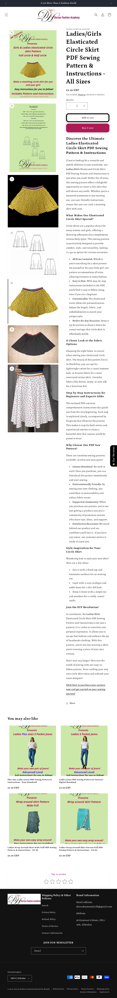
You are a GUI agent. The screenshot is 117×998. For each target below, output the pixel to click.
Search (45, 905)
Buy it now (88, 127)
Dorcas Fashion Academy (24, 989)
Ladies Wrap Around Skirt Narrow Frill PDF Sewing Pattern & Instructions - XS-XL (81, 848)
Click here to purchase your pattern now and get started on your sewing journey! (85, 689)
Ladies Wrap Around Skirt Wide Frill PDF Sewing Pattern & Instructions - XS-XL (32, 848)
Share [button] (72, 703)
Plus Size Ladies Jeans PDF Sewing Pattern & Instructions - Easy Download (30, 781)
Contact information (88, 992)
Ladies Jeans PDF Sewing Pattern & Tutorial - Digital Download (81, 781)
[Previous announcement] (6, 3)
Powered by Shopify (42, 989)
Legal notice (104, 992)
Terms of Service (50, 926)
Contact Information (52, 933)
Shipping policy (103, 989)
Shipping (81, 94)
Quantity (70, 100)
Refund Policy (48, 919)
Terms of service (87, 989)
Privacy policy (72, 989)
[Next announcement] (111, 3)
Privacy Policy (48, 912)
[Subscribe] (82, 950)
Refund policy (58, 989)
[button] (6, 14)
